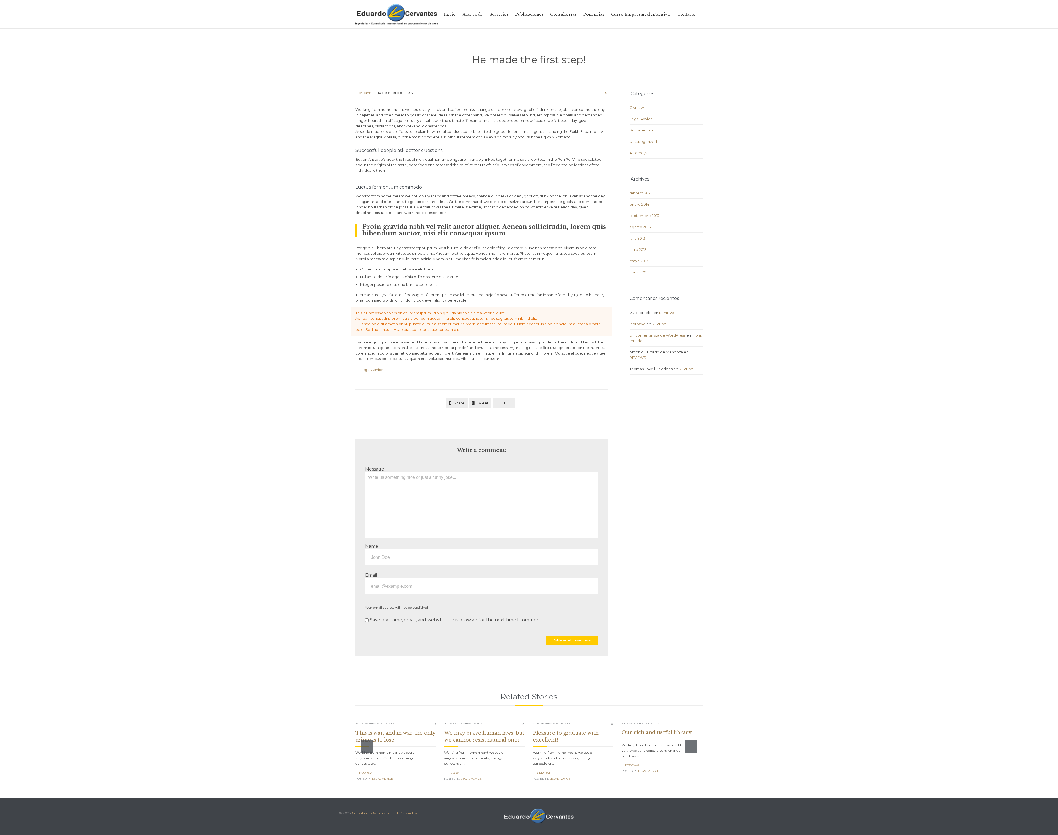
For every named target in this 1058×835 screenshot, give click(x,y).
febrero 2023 (641, 193)
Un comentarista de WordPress (657, 335)
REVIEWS (667, 312)
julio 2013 (637, 238)
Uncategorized (643, 141)
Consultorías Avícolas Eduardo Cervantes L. (386, 813)
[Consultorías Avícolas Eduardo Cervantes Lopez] (396, 14)
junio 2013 (638, 249)
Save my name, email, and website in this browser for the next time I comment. (455, 619)
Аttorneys (638, 153)
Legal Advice (372, 369)
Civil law (637, 107)
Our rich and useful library (657, 732)
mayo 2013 (639, 261)
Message (374, 469)
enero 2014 (639, 204)
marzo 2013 (640, 272)
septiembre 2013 (644, 215)
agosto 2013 (640, 227)
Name (371, 546)
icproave (363, 92)
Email (371, 575)
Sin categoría (642, 130)
